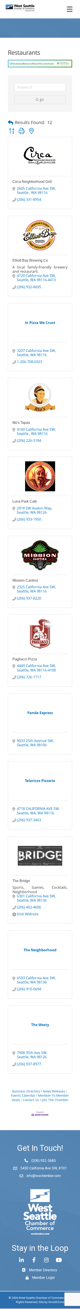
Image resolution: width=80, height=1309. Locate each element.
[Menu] (70, 9)
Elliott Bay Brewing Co (30, 260)
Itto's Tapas (21, 422)
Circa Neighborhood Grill (32, 182)
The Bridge (21, 881)
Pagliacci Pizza (24, 659)
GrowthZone (56, 1302)
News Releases (54, 1091)
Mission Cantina (25, 580)
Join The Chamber (55, 1100)
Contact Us (31, 1100)
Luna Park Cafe (24, 501)
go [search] (42, 99)
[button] (10, 122)
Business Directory (26, 1091)
